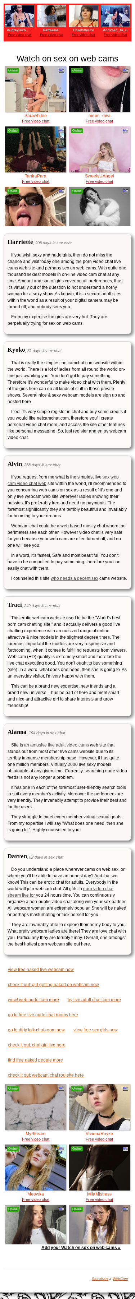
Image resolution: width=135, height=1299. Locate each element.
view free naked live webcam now (41, 969)
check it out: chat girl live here (37, 1045)
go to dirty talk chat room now (36, 1029)
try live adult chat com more (94, 999)
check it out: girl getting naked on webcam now (53, 984)
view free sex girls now (95, 1029)
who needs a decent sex (74, 578)
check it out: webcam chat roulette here (46, 1075)
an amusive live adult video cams (56, 745)
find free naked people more (35, 1060)
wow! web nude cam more (33, 999)
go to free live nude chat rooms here (43, 1014)
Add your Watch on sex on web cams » (81, 1247)
